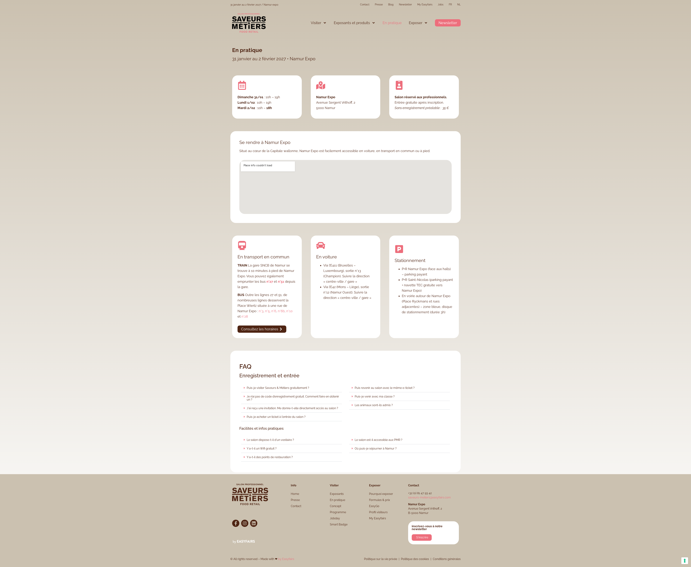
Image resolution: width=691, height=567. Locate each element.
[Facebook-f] (235, 523)
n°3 (261, 311)
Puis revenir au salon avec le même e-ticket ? (385, 388)
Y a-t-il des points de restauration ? (270, 457)
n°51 (281, 281)
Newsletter (405, 4)
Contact (364, 4)
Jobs (440, 4)
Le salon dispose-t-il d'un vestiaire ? (270, 440)
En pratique (392, 23)
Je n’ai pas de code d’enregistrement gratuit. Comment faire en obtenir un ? (293, 398)
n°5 (267, 311)
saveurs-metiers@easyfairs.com (429, 497)
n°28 (244, 316)
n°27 (270, 281)
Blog (391, 4)
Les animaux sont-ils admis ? (374, 405)
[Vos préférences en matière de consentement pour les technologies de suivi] (684, 560)
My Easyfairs (424, 4)
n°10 (289, 311)
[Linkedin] (253, 523)
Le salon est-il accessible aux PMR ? (378, 440)
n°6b (281, 311)
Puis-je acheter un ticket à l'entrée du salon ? (276, 417)
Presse (379, 4)
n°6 (273, 311)
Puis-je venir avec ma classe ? (375, 396)
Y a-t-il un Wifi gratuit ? (262, 448)
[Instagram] (244, 523)
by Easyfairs (286, 559)
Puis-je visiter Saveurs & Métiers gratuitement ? (278, 388)
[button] (448, 22)
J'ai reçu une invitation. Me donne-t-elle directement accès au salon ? (292, 408)
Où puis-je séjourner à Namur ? (376, 448)
